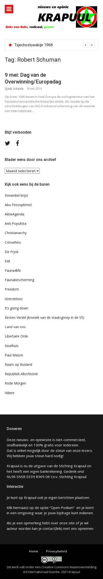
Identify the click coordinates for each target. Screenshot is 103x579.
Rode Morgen (15, 383)
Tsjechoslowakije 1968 (33, 45)
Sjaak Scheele (14, 89)
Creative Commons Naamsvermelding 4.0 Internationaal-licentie (59, 569)
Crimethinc (13, 242)
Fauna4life (13, 270)
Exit (7, 261)
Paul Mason (14, 355)
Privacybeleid (56, 551)
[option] (54, 45)
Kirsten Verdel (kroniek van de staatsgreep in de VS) (44, 317)
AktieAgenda (14, 214)
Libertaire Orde (16, 336)
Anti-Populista (15, 223)
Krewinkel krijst (16, 195)
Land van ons (15, 327)
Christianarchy (16, 232)
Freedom (12, 289)
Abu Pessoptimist (18, 204)
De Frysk (11, 251)
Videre (9, 392)
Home (33, 551)
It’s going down (16, 308)
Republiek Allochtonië (21, 374)
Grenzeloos (14, 298)
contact (49, 528)
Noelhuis (11, 345)
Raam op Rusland (18, 364)
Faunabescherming (19, 280)
